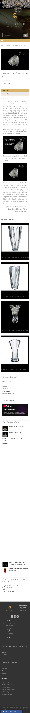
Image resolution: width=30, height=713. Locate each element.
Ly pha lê (5, 388)
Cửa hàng (4, 654)
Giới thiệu (4, 652)
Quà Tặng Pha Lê (6, 682)
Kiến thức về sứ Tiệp (7, 694)
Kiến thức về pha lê (6, 687)
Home (2, 45)
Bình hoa (5, 384)
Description (5, 90)
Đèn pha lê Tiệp (15, 24)
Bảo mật (4, 673)
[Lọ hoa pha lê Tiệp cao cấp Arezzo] (14, 277)
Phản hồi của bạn (10, 711)
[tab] (15, 90)
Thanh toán (4, 666)
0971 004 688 (11, 591)
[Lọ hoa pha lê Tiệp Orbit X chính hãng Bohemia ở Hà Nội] (14, 350)
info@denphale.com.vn (9, 641)
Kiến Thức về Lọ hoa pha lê (8, 689)
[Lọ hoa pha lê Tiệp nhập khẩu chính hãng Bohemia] (15, 314)
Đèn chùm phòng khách (8, 393)
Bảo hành (4, 670)
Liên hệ (3, 657)
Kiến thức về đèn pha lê (7, 684)
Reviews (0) (5, 94)
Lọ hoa (7, 45)
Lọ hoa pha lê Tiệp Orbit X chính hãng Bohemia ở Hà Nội (15, 369)
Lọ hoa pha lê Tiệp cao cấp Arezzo (15, 296)
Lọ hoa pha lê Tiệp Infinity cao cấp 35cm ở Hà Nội (16, 257)
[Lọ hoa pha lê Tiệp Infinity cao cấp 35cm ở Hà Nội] (15, 238)
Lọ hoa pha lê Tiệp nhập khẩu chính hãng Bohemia (16, 330)
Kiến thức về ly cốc (6, 692)
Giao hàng (4, 668)
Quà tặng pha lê (7, 391)
